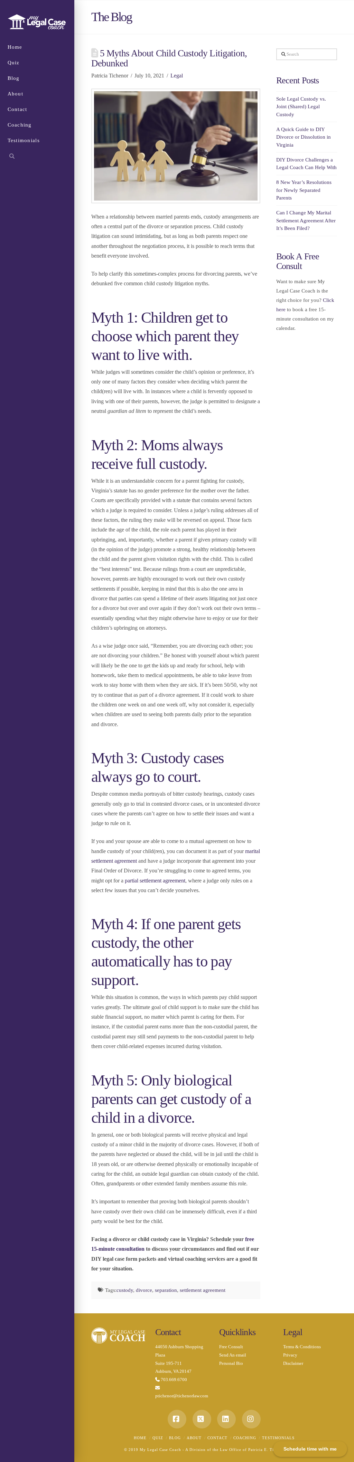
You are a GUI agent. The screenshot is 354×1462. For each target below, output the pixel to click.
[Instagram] (251, 1419)
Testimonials (278, 1438)
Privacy (290, 1355)
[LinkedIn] (226, 1419)
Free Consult (231, 1346)
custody (125, 1290)
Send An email (232, 1355)
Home (140, 1438)
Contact (217, 1438)
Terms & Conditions (302, 1346)
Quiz (157, 1438)
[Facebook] (177, 1419)
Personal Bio (231, 1363)
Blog (175, 1438)
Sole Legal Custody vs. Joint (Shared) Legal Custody (301, 106)
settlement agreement (202, 1290)
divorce (144, 1290)
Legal (176, 75)
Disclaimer (293, 1363)
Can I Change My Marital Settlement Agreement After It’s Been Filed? (306, 220)
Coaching (244, 1438)
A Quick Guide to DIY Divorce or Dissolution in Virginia (303, 137)
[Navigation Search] (37, 157)
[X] (202, 1419)
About (194, 1438)
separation (166, 1290)
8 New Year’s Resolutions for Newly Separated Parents (304, 190)
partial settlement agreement (155, 880)
